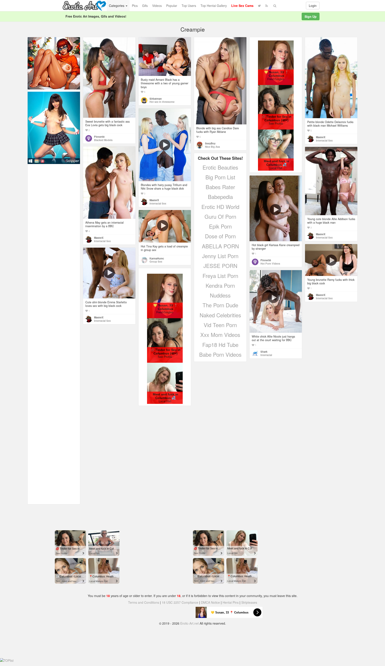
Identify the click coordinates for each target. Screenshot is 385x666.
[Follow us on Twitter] (259, 5)
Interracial (266, 355)
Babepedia (220, 196)
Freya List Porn (220, 275)
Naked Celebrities (220, 315)
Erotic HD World (220, 207)
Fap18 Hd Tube (220, 344)
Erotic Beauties (220, 167)
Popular (171, 5)
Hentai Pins (231, 602)
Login (313, 5)
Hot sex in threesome (161, 101)
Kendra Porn (220, 285)
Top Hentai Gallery (214, 5)
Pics (135, 5)
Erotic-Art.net (189, 623)
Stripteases (249, 602)
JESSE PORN (220, 265)
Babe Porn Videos (220, 354)
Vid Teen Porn (220, 325)
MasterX (321, 137)
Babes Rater (220, 187)
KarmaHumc (156, 258)
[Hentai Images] (54, 63)
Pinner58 (99, 136)
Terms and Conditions (143, 602)
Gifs (145, 5)
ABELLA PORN (220, 246)
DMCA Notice (210, 602)
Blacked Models (103, 140)
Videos (157, 5)
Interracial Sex (324, 140)
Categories (117, 5)
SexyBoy (210, 143)
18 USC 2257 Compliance (180, 602)
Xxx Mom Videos (220, 334)
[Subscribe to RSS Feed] (266, 5)
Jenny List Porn (220, 256)
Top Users (189, 5)
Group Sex (155, 261)
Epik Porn (220, 226)
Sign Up (311, 16)
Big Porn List (220, 177)
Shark (263, 351)
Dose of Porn (220, 236)
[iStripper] (54, 127)
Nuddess (220, 295)
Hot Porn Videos (270, 263)
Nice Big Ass (212, 146)
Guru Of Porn (220, 216)
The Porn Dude (220, 305)
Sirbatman (155, 98)
